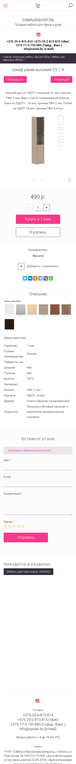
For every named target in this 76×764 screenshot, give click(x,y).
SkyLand (38, 256)
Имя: (7, 460)
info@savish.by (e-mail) (39, 49)
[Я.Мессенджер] (25, 278)
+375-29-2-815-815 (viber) (51, 41)
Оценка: (9, 521)
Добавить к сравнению (42, 266)
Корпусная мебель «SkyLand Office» (32, 56)
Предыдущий (15, 79)
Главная (7, 56)
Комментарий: (13, 493)
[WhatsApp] (51, 278)
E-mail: (7, 477)
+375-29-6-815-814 (20, 41)
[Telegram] (40, 278)
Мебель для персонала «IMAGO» (28, 571)
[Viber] (46, 278)
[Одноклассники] (35, 278)
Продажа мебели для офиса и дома (38, 25)
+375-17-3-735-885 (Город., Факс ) (39, 45)
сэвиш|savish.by (38, 19)
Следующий (61, 79)
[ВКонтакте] (30, 278)
